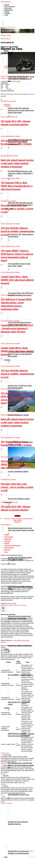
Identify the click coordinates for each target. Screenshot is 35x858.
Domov (3, 76)
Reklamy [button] (3, 784)
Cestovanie (7, 8)
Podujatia (7, 13)
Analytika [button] (3, 774)
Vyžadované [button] (4, 649)
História (6, 11)
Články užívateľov (9, 547)
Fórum (6, 552)
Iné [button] (2, 795)
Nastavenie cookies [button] (7, 605)
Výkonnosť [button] (4, 763)
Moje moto (7, 550)
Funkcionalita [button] (5, 753)
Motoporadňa (8, 10)
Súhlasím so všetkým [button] (20, 605)
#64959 (17, 81)
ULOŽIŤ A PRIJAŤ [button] (6, 803)
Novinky (6, 5)
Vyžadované (6, 651)
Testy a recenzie (9, 6)
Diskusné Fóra (10, 76)
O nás (6, 15)
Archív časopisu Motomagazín (12, 545)
